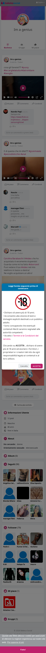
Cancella (24, 366)
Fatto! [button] (23, 650)
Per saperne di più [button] (15, 642)
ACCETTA (37, 366)
